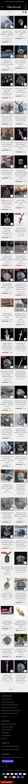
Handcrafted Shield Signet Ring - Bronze (21, 651)
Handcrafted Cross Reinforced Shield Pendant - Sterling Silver (21, 596)
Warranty (4, 738)
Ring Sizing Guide (6, 699)
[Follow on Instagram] (6, 766)
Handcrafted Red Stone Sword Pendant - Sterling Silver (20, 145)
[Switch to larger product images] (23, 12)
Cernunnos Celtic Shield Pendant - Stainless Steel (7, 172)
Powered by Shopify (20, 770)
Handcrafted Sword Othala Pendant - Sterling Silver (7, 259)
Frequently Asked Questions (10, 713)
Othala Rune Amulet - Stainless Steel (21, 202)
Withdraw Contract (7, 730)
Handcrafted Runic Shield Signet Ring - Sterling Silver (21, 487)
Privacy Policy (5, 733)
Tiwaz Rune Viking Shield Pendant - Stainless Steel (7, 144)
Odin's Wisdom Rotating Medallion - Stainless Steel (7, 231)
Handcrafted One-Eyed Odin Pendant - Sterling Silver (21, 118)
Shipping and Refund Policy (9, 724)
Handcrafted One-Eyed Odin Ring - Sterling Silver (7, 118)
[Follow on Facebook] (2, 766)
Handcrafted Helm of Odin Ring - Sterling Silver (7, 651)
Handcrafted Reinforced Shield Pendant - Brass (7, 595)
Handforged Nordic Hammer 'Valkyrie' (7, 623)
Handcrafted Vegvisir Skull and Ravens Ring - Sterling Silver (21, 286)
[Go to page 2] (17, 687)
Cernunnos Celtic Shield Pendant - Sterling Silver (7, 202)
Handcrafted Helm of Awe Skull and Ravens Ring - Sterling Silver (7, 374)
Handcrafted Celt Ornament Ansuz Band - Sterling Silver (21, 316)
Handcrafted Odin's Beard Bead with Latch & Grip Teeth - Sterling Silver (21, 174)
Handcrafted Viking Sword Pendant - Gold (7, 677)
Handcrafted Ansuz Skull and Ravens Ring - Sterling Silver (20, 678)
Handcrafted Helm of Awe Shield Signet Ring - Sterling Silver (7, 515)
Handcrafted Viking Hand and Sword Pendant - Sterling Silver (21, 374)
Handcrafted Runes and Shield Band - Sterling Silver (7, 487)
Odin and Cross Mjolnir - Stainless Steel (20, 458)
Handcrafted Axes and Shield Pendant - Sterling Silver (7, 459)
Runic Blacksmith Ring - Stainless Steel (21, 32)
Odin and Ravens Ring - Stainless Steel (20, 62)
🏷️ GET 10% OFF (7, 782)
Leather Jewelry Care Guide (9, 708)
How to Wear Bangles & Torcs (10, 705)
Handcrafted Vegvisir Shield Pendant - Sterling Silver (7, 286)
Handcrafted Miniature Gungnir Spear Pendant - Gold (21, 624)
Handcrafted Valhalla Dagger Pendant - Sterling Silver (7, 33)
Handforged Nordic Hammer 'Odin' (7, 315)
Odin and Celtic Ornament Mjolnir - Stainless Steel (7, 542)
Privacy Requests (6, 735)
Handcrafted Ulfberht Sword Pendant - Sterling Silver (7, 403)
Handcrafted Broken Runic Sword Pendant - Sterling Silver (7, 346)
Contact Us (5, 716)
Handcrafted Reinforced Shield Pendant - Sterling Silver (20, 515)
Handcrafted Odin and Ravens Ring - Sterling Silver (21, 402)
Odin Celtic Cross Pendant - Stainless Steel (21, 90)
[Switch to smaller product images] (25, 12)
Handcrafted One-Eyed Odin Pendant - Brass (7, 568)
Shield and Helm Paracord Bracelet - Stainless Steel (7, 91)
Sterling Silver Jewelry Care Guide (11, 710)
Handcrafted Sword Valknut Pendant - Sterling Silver (20, 259)
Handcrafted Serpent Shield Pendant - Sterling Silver (20, 431)
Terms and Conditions (8, 727)
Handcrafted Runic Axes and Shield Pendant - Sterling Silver (7, 431)
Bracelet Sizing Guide (8, 702)
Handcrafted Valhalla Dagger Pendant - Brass (21, 230)
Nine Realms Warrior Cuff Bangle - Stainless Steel (7, 63)
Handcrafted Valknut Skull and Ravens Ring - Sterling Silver (21, 543)
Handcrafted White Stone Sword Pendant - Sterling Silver (21, 346)
